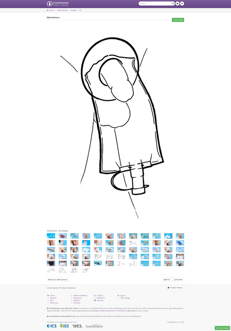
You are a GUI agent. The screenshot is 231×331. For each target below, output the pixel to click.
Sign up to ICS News (80, 316)
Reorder (179, 279)
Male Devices (62, 10)
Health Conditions (80, 295)
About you (54, 303)
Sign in (122, 295)
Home (51, 10)
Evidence (76, 300)
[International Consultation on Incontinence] (65, 326)
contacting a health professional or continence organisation (113, 311)
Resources (77, 298)
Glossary (76, 303)
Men (51, 300)
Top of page (223, 328)
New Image (178, 20)
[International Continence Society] (53, 326)
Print (168, 279)
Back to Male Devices (58, 279)
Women (53, 298)
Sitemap (100, 300)
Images (73, 10)
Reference (101, 298)
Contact (100, 295)
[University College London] (78, 326)
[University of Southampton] (96, 326)
